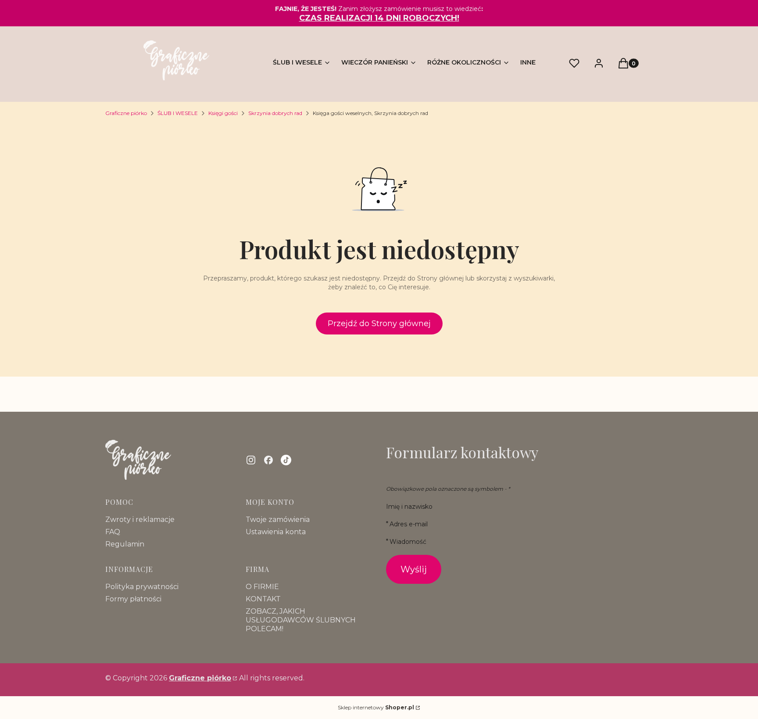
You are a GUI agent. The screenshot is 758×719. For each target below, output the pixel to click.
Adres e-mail (409, 524)
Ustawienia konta (276, 532)
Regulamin (124, 544)
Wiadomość (408, 541)
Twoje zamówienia (278, 519)
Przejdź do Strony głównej (379, 323)
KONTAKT (263, 599)
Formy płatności (133, 599)
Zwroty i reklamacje (140, 519)
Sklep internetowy (376, 707)
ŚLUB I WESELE (177, 113)
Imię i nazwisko (409, 506)
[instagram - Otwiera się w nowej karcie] (251, 460)
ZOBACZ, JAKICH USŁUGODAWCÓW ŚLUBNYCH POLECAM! (301, 620)
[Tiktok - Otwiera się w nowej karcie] (286, 460)
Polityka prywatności (142, 586)
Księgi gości (223, 113)
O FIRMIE (262, 586)
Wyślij (413, 569)
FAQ (112, 532)
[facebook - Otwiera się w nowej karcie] (268, 460)
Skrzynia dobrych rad (275, 113)
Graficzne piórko (126, 113)
